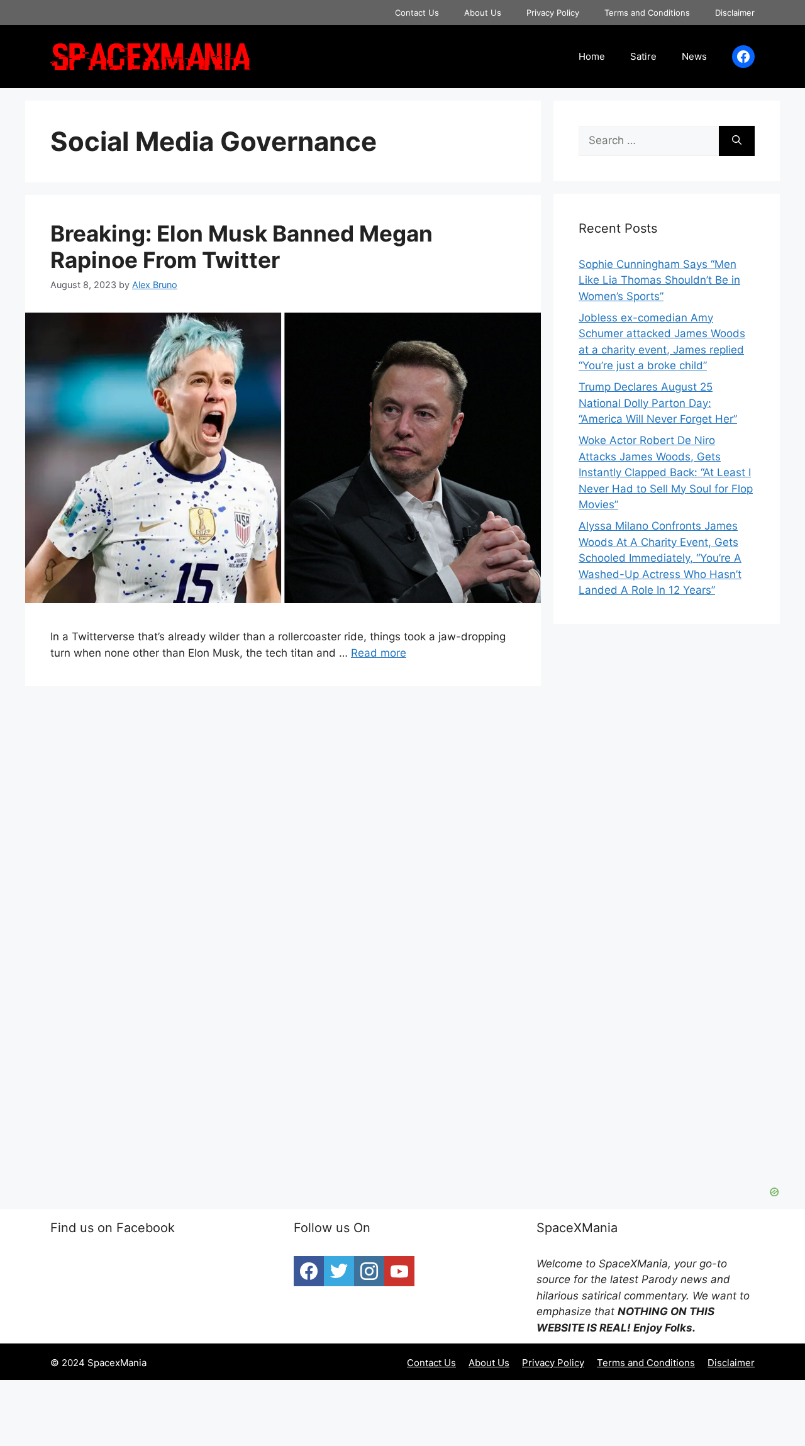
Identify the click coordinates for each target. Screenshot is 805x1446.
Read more (378, 653)
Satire (643, 56)
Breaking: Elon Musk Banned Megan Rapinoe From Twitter (241, 246)
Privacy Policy (552, 13)
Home (592, 56)
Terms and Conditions (647, 13)
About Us (482, 13)
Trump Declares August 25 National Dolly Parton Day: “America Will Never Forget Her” (658, 403)
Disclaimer (735, 13)
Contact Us (417, 13)
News (694, 56)
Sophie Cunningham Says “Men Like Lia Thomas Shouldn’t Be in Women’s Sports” (659, 280)
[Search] (737, 141)
